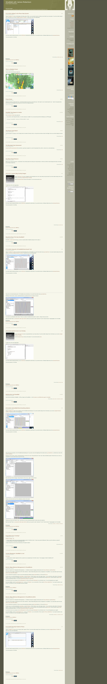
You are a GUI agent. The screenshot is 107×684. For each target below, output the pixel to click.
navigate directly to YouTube (21, 17)
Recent (72, 21)
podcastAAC (61, 596)
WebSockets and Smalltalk (12, 394)
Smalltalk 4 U (71, 110)
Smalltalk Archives (70, 28)
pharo (62, 670)
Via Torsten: (8, 556)
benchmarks (61, 523)
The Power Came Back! (12, 130)
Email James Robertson (11, 3)
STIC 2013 (72, 107)
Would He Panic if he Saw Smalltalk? (15, 237)
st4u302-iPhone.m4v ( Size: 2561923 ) (12, 59)
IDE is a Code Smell (11, 239)
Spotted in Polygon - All (10, 538)
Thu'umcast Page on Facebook (70, 123)
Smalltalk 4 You (11, 16)
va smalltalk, (57, 523)
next (23, 95)
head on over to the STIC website (11, 572)
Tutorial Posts (71, 170)
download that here (56, 35)
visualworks (59, 614)
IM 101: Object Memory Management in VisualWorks (19, 567)
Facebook (29, 582)
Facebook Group (20, 179)
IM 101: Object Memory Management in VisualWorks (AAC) (20, 597)
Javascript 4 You (20, 176)
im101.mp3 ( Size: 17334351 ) (11, 587)
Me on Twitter (71, 167)
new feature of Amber (11, 115)
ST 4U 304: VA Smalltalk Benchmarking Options (18, 408)
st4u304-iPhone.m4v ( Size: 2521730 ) (12, 526)
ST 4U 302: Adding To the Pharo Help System (17, 13)
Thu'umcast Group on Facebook (70, 121)
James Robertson (47, 599)
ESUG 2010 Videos (70, 175)
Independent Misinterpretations (70, 109)
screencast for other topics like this (21, 318)
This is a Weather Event (12, 69)
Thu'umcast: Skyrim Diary (70, 119)
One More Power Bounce (12, 158)
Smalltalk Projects (70, 164)
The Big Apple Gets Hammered (13, 145)
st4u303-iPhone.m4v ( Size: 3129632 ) (12, 321)
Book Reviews (71, 45)
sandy (62, 136)
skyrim (62, 544)
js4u (62, 173)
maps (62, 382)
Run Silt (72, 171)
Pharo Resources (71, 111)
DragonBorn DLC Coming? (12, 535)
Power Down (9, 99)
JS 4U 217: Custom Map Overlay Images (16, 173)
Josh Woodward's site (23, 580)
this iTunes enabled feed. (47, 582)
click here (23, 35)
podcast (61, 567)
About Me (72, 163)
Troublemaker (35, 580)
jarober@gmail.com (19, 582)
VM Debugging (71, 172)
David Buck (53, 599)
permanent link (13, 95)
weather (61, 69)
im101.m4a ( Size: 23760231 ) (11, 617)
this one (46, 574)
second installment (9, 453)
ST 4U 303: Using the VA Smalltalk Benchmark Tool (19, 249)
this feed (34, 574)
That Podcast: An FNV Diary (70, 125)
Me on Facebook (71, 168)
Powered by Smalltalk (9, 8)
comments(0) (8, 95)
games (61, 535)
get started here (50, 452)
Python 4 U (72, 113)
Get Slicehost (71, 33)
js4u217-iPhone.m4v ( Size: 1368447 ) (12, 227)
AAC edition (28, 576)
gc (56, 614)
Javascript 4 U (71, 112)
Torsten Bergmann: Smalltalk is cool (15, 553)
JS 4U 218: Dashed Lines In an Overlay (16, 330)
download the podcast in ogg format (27, 578)
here (41, 179)
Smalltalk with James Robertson (18, 2)
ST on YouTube (71, 169)
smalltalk (61, 112)
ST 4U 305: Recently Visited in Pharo (15, 626)
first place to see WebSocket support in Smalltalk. (41, 397)
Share (12, 62)
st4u (62, 13)
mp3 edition (22, 576)
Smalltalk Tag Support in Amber (14, 112)
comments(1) (8, 404)
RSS (72, 15)
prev (25, 95)
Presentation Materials (71, 40)
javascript (59, 382)
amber (62, 121)
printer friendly (19, 95)
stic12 (62, 614)
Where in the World (70, 38)
